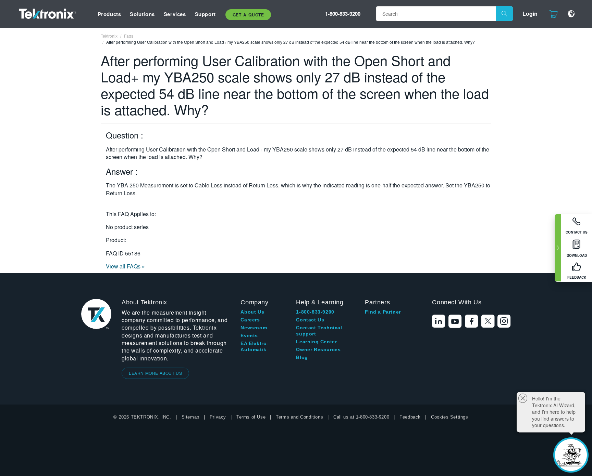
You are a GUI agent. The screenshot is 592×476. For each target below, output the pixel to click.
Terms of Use (251, 417)
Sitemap (190, 417)
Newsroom (254, 327)
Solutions (142, 14)
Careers (250, 319)
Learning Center (316, 341)
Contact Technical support (319, 330)
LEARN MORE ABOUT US (155, 373)
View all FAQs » (125, 266)
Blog (302, 357)
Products (109, 14)
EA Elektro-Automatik (255, 346)
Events (249, 335)
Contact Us (310, 319)
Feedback (410, 417)
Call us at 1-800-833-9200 (361, 417)
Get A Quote (248, 15)
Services (175, 14)
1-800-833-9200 (342, 13)
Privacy (218, 417)
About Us (252, 312)
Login (530, 13)
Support (205, 14)
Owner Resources (318, 349)
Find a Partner (382, 312)
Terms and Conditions (299, 417)
